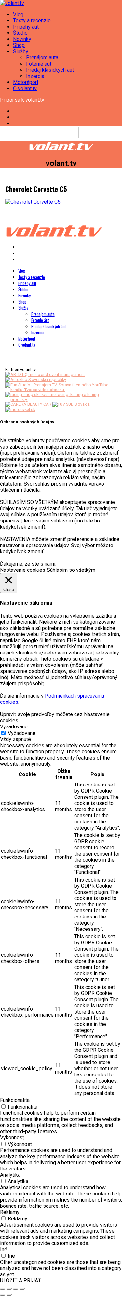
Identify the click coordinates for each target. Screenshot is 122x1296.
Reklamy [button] (10, 1212)
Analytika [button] (10, 1175)
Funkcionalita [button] (15, 1100)
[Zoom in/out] (22, 1289)
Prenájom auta (42, 57)
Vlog (18, 14)
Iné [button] (3, 1249)
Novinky (22, 39)
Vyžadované (21, 733)
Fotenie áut (38, 64)
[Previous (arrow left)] (2, 1295)
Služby (20, 51)
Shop (19, 45)
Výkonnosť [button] (12, 1137)
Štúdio (20, 33)
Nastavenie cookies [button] (22, 570)
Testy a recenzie (32, 21)
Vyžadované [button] (14, 727)
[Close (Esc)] (2, 1289)
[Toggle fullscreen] (15, 1289)
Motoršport (25, 82)
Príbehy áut (26, 27)
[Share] (9, 1289)
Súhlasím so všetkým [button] (71, 570)
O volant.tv (25, 88)
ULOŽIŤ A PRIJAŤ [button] (20, 1281)
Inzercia (35, 76)
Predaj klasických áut (50, 70)
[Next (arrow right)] (9, 1295)
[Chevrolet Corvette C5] (33, 202)
